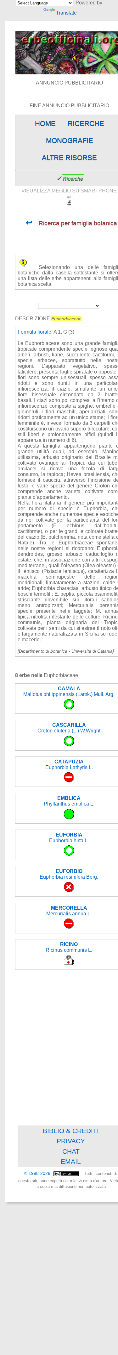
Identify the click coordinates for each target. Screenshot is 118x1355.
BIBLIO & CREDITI (71, 1130)
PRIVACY (71, 1141)
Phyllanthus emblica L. (69, 800)
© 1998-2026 (38, 1173)
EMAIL (71, 1161)
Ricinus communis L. (69, 947)
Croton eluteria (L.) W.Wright (68, 727)
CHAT (71, 1151)
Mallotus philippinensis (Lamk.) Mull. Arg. (69, 691)
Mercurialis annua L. (69, 910)
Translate (66, 13)
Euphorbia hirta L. (69, 837)
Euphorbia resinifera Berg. (69, 874)
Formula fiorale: (35, 332)
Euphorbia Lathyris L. (69, 764)
